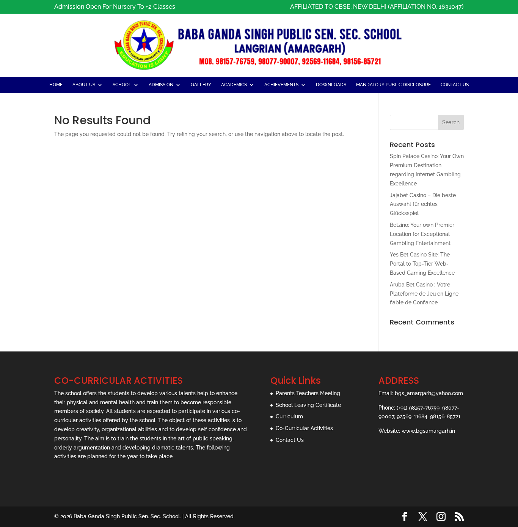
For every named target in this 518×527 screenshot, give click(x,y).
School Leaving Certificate (308, 405)
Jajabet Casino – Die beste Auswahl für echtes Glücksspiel (423, 204)
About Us (83, 84)
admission (161, 84)
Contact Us (455, 84)
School (122, 84)
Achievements (281, 84)
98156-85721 (445, 416)
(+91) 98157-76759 (418, 408)
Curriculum (289, 416)
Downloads (331, 84)
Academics (234, 84)
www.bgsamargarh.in (428, 431)
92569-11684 (412, 416)
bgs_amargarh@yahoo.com (429, 393)
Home (56, 84)
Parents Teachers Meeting (308, 393)
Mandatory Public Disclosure (393, 84)
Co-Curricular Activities (304, 428)
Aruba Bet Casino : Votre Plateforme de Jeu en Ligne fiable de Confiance (424, 294)
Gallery (201, 84)
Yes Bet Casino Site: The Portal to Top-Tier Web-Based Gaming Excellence (422, 264)
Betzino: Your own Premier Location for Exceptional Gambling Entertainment (422, 234)
